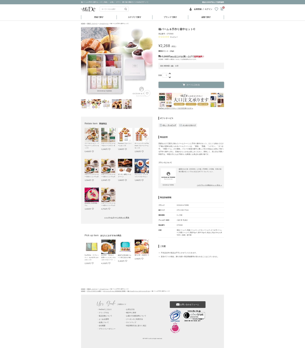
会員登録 (198, 9)
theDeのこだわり (105, 309)
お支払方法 (130, 309)
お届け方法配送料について (136, 316)
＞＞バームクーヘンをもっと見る (116, 217)
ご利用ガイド (111, 304)
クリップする (104, 313)
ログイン (208, 9)
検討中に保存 (131, 313)
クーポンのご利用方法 (134, 319)
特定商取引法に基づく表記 (136, 326)
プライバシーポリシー (107, 329)
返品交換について (105, 316)
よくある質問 (104, 319)
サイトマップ (131, 322)
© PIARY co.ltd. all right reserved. (152, 338)
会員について (104, 322)
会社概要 (102, 326)
